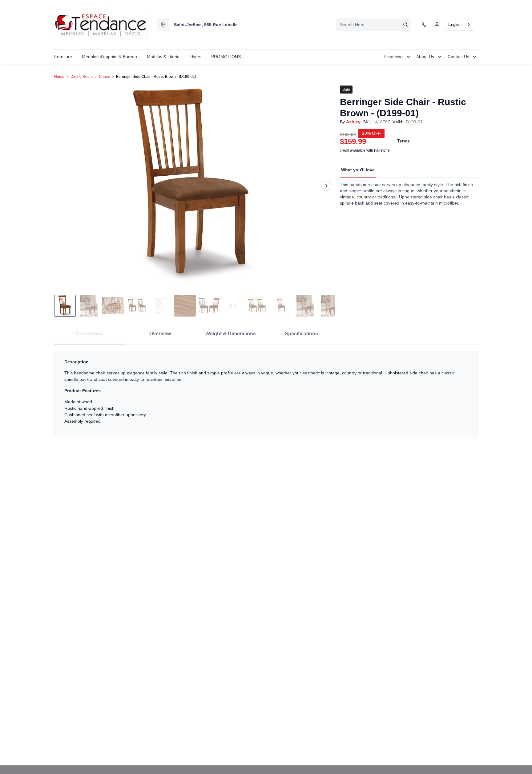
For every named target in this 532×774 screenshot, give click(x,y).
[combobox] (373, 24)
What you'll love (358, 169)
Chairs (104, 76)
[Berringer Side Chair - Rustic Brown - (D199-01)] (194, 186)
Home (59, 76)
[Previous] (63, 186)
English (454, 24)
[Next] (326, 186)
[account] (437, 25)
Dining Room (82, 76)
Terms (403, 140)
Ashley (353, 121)
